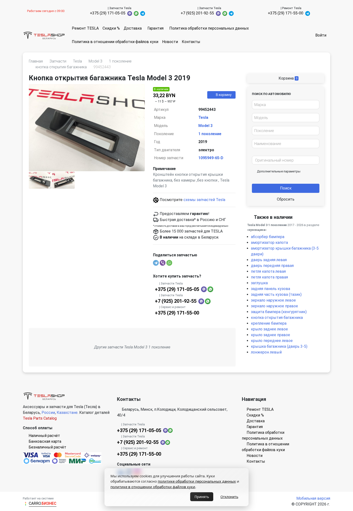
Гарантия (155, 28)
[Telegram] (156, 263)
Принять (202, 496)
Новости (170, 41)
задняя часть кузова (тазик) (276, 294)
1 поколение (209, 134)
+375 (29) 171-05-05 (107, 13)
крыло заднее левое (269, 329)
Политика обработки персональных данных (209, 28)
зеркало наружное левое (273, 300)
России (48, 412)
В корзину (223, 95)
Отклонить (229, 496)
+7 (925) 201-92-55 (197, 13)
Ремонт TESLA (85, 28)
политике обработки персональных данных (197, 481)
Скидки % (111, 28)
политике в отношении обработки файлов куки (152, 486)
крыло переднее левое (272, 340)
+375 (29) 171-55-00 (285, 13)
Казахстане (67, 412)
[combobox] (285, 104)
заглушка (259, 283)
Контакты (191, 41)
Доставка (133, 28)
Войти (320, 35)
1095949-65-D (210, 158)
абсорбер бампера (267, 236)
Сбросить (285, 199)
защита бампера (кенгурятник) (279, 311)
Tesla (203, 117)
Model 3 (205, 125)
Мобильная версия (313, 498)
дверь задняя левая (269, 260)
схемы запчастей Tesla (204, 199)
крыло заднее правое (270, 335)
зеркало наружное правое (274, 306)
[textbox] (284, 105)
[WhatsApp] (169, 263)
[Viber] (162, 263)
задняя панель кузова (270, 288)
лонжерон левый (266, 352)
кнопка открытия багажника (277, 317)
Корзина (288, 78)
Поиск (286, 188)
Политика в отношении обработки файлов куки (115, 41)
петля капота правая (269, 277)
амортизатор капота (269, 242)
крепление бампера (268, 323)
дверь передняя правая (272, 265)
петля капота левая (268, 271)
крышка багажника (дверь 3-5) (279, 346)
